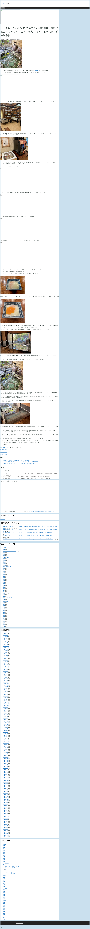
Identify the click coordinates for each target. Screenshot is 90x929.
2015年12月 (6, 833)
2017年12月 (6, 796)
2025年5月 (5, 657)
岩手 (4, 585)
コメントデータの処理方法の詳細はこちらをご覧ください (42, 511)
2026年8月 (5, 633)
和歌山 (4, 565)
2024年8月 (5, 671)
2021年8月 (5, 727)
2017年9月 (5, 800)
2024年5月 (5, 675)
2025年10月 (6, 649)
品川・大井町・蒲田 (7, 566)
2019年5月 (5, 769)
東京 (4, 596)
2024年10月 (6, 668)
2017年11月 (6, 797)
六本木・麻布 (6, 557)
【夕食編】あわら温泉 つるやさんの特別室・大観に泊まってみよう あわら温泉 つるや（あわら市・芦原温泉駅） (25, 478)
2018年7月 (5, 785)
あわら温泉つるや (7, 473)
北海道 (4, 560)
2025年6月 (5, 655)
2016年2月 (5, 830)
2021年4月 (5, 733)
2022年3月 (5, 716)
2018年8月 (5, 783)
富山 (4, 577)
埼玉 (4, 568)
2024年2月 (5, 680)
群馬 (4, 616)
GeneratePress (19, 923)
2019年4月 (5, 771)
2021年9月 (5, 725)
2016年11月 (6, 816)
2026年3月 (5, 641)
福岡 (4, 612)
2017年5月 (5, 807)
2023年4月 (5, 696)
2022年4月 (5, 714)
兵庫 (4, 558)
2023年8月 (5, 689)
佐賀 (4, 555)
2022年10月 (6, 705)
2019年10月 (6, 761)
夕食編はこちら (3, 452)
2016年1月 (5, 832)
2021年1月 (5, 738)
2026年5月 (5, 638)
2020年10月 (6, 743)
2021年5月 (5, 732)
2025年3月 (5, 660)
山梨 (4, 580)
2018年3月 (5, 791)
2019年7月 (5, 766)
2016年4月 (5, 827)
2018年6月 (5, 786)
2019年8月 (5, 765)
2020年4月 (5, 752)
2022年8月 (5, 708)
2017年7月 (5, 804)
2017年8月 (5, 802)
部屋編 (36, 70)
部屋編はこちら (3, 449)
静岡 (4, 623)
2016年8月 (5, 821)
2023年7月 (5, 691)
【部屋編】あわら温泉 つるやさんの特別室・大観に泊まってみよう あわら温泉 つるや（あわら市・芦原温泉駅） (25, 476)
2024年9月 (5, 669)
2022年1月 (5, 719)
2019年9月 (5, 763)
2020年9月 (5, 744)
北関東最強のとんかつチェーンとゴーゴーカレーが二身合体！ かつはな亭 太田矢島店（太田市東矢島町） (28, 532)
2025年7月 (5, 653)
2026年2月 (5, 643)
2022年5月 (5, 713)
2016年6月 (5, 824)
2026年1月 (5, 644)
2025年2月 (5, 661)
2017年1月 (5, 813)
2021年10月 (6, 724)
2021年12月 (6, 721)
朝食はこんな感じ (4, 454)
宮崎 (4, 576)
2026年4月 (5, 639)
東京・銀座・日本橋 (7, 598)
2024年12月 (6, 664)
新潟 (4, 594)
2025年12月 (6, 646)
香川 (4, 624)
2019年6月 (5, 768)
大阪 (4, 571)
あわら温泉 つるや (4, 447)
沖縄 (4, 602)
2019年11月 (6, 760)
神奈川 (4, 609)
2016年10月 (6, 818)
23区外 (4, 548)
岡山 (4, 584)
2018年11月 (6, 779)
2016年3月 (5, 829)
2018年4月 (5, 790)
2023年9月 (5, 688)
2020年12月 (6, 740)
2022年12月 (6, 702)
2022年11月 (6, 703)
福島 (4, 613)
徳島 (4, 588)
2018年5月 (5, 788)
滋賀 (4, 604)
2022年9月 (5, 707)
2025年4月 (5, 658)
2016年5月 (5, 826)
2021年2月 (5, 736)
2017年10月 (6, 799)
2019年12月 (6, 758)
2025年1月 (5, 663)
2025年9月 (5, 650)
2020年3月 (5, 754)
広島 (4, 587)
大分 (4, 569)
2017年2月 (5, 811)
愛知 (4, 591)
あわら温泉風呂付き (16, 473)
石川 (4, 607)
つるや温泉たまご (31, 473)
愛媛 (4, 590)
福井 (1, 473)
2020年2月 (5, 755)
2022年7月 (5, 710)
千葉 (4, 562)
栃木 (4, 599)
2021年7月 (5, 729)
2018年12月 (6, 777)
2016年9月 (5, 819)
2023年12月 (6, 683)
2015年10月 (6, 836)
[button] (10, 17)
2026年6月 (5, 636)
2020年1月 (5, 757)
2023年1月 (5, 700)
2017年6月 (5, 805)
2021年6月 (5, 730)
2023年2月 (5, 699)
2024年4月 (5, 677)
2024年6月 (5, 674)
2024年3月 (5, 678)
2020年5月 (5, 750)
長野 (4, 619)
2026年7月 (5, 635)
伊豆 (4, 554)
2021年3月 (5, 735)
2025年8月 (5, 652)
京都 (4, 552)
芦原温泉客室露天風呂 (7, 475)
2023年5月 (5, 694)
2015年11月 (6, 835)
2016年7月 (5, 822)
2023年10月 (6, 686)
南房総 (4, 563)
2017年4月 (5, 808)
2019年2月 (5, 774)
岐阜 (4, 582)
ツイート (2, 519)
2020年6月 (5, 749)
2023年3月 (5, 697)
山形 (4, 579)
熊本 (4, 605)
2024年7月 (5, 672)
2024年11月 (6, 666)
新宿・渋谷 (5, 593)
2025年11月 (6, 647)
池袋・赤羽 (5, 601)
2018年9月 (5, 782)
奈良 (4, 573)
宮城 (4, 574)
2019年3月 (5, 772)
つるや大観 (23, 473)
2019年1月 (5, 775)
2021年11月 (6, 722)
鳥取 (4, 626)
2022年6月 (5, 711)
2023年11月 (6, 685)
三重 (4, 549)
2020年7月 (5, 747)
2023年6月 (5, 693)
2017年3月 (5, 810)
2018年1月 (5, 794)
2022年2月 (5, 718)
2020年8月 (5, 746)
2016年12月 (6, 815)
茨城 (4, 618)
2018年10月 (6, 780)
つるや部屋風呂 (39, 473)
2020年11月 (6, 741)
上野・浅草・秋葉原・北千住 (9, 551)
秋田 (4, 615)
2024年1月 (5, 682)
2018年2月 (5, 793)
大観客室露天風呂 (48, 473)
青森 (4, 621)
